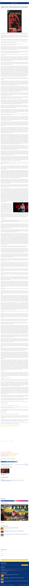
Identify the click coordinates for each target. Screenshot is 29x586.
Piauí (4, 5)
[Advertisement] (14, 432)
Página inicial (2, 5)
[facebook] (7, 500)
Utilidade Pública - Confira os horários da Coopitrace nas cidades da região (14, 577)
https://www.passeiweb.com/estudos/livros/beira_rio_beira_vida (10, 426)
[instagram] (21, 500)
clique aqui (18, 453)
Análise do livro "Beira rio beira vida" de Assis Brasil (5, 474)
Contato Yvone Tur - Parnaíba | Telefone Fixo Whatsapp (11, 574)
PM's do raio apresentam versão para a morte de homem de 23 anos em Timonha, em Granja (16, 534)
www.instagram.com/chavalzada (12, 455)
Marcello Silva (2, 8)
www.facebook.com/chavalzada (13, 454)
